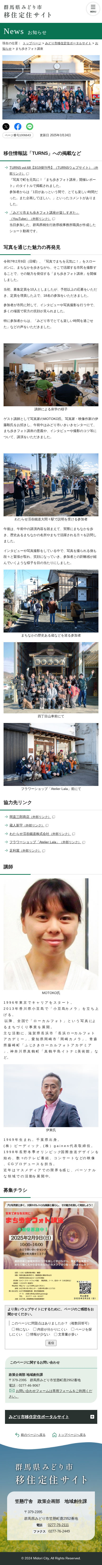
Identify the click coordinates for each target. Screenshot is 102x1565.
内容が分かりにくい (52, 1329)
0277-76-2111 (58, 1525)
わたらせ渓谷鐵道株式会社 (40, 834)
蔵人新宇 (26, 825)
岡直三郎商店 (30, 817)
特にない (22, 1329)
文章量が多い (68, 1334)
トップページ (32, 43)
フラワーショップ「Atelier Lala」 (45, 842)
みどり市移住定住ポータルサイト (68, 43)
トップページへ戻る (72, 1435)
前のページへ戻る (33, 1435)
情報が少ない (40, 1334)
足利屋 (25, 850)
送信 (51, 1343)
